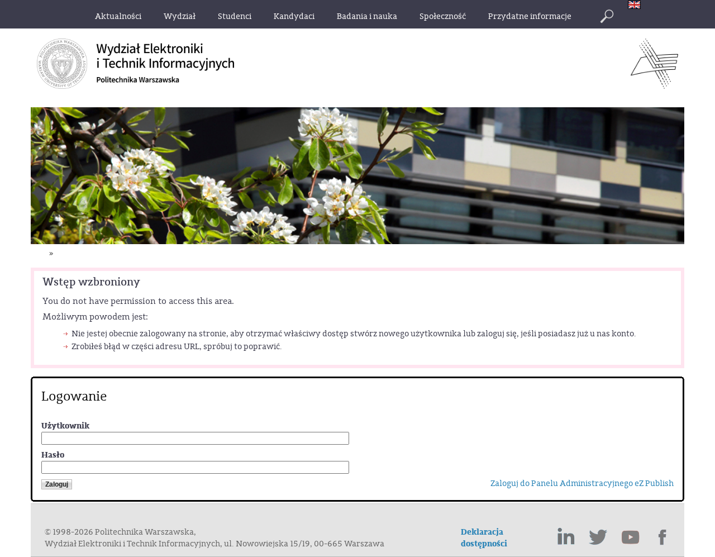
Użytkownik (65, 426)
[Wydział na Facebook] (663, 537)
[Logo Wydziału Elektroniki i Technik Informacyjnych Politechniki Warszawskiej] (654, 85)
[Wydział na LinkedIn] (566, 537)
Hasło (52, 455)
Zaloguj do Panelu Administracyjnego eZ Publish (582, 483)
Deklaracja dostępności (484, 538)
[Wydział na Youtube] (630, 537)
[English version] (637, 6)
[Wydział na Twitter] (598, 537)
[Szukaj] (606, 16)
